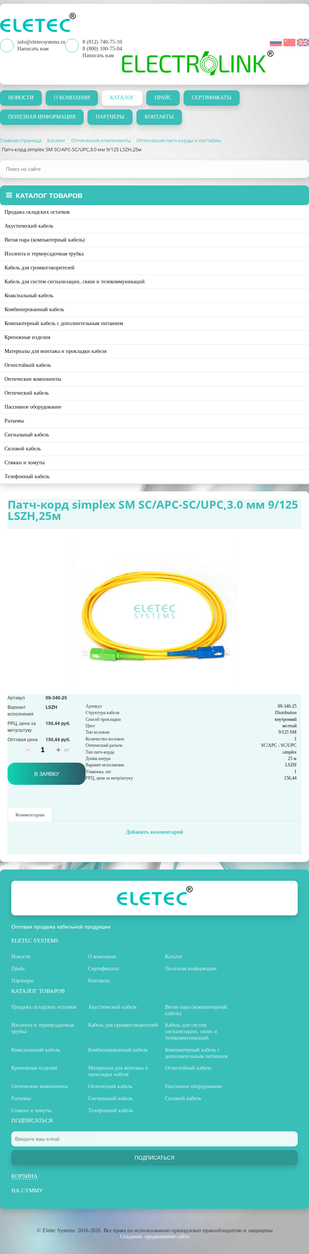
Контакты (159, 117)
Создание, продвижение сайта (154, 1236)
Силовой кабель (23, 448)
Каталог (122, 97)
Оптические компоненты (33, 379)
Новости (21, 97)
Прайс (162, 97)
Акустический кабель (29, 226)
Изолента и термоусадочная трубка (44, 254)
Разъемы (14, 421)
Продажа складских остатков (37, 212)
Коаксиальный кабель (29, 295)
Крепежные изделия (27, 337)
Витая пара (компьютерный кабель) (45, 240)
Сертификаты (211, 97)
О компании (72, 97)
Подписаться (154, 1158)
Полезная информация (41, 117)
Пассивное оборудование (33, 407)
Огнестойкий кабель (28, 365)
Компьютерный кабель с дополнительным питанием (64, 323)
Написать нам (98, 55)
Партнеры (110, 117)
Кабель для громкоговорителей (40, 268)
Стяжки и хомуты (24, 462)
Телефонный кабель (27, 476)
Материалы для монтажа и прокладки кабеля (55, 351)
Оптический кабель (27, 393)
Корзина (24, 1176)
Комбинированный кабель (34, 309)
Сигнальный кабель (27, 435)
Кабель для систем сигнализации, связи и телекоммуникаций (75, 281)
